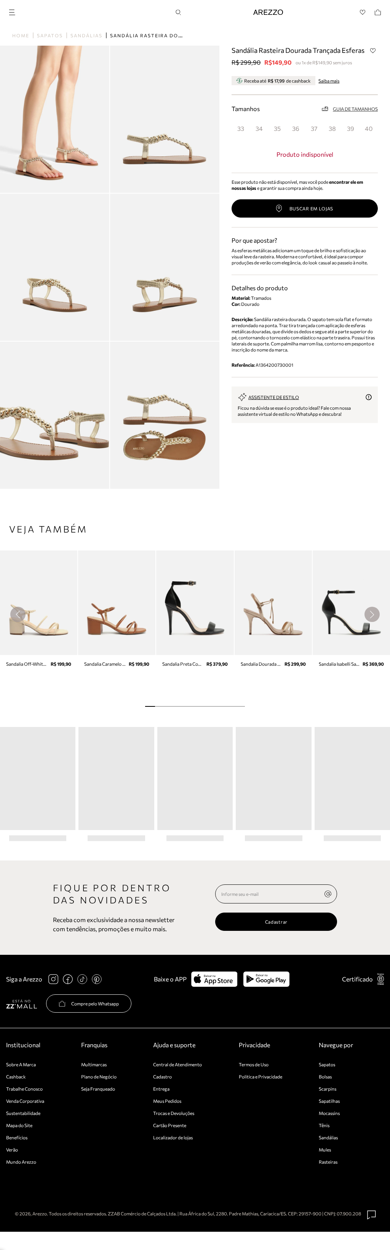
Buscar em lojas (311, 208)
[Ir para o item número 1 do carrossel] (160, 706)
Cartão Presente (169, 1125)
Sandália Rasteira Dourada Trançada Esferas (183, 35)
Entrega (161, 1088)
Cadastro (162, 1076)
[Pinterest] (97, 979)
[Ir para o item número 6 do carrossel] (210, 706)
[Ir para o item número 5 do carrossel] (200, 706)
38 (332, 128)
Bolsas (325, 1076)
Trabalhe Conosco (24, 1088)
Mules (325, 1149)
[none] (328, 893)
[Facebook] (68, 979)
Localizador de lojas (173, 1137)
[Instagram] (53, 979)
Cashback (16, 1076)
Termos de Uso (254, 1064)
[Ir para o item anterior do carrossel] (18, 614)
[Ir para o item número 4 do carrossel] (190, 706)
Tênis (324, 1125)
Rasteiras (328, 1161)
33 (240, 128)
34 (259, 128)
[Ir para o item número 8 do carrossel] (230, 706)
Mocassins (329, 1113)
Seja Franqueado (98, 1088)
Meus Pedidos (167, 1101)
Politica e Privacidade (260, 1076)
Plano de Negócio (99, 1076)
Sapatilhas (329, 1101)
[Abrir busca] (178, 12)
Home (20, 35)
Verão (12, 1149)
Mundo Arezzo (21, 1161)
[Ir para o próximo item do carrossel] (372, 614)
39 (350, 128)
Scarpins (327, 1088)
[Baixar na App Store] (214, 979)
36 (295, 128)
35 (277, 128)
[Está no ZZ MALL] (21, 1003)
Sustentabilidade (23, 1113)
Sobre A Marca (21, 1064)
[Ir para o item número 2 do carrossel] (170, 706)
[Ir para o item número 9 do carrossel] (240, 706)
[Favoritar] (373, 51)
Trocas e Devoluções (173, 1113)
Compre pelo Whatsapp (95, 1003)
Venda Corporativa (25, 1101)
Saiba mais (328, 80)
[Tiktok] (82, 979)
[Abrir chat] (371, 1215)
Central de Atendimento (177, 1064)
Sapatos (50, 35)
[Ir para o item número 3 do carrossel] (180, 706)
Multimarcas (94, 1064)
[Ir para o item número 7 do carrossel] (220, 706)
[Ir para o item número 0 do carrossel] (150, 706)
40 (368, 128)
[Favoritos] (363, 12)
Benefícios (16, 1137)
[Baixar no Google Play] (266, 979)
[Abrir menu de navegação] (14, 11)
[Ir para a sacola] (377, 12)
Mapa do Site (19, 1125)
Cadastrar (276, 921)
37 (314, 128)
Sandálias (86, 35)
